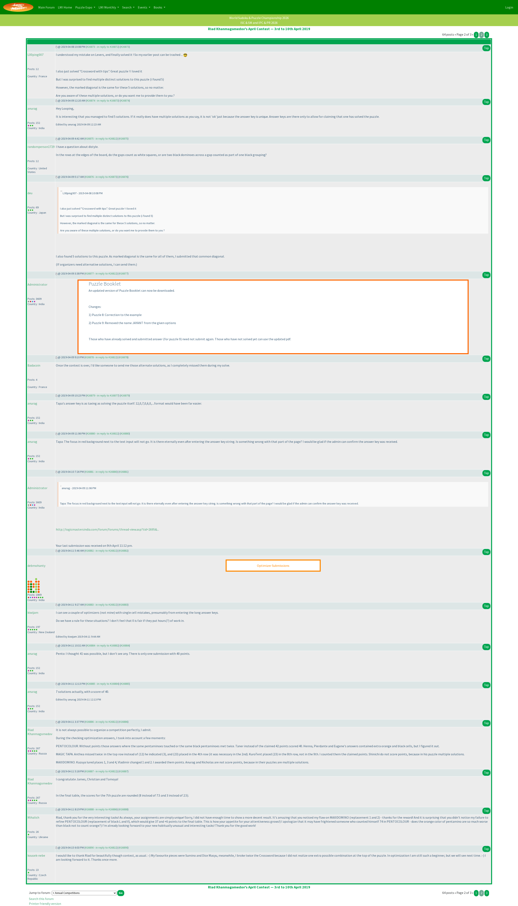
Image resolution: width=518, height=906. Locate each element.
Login (509, 7)
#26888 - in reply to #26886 (101, 809)
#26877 (123, 273)
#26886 (123, 722)
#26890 (123, 847)
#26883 (123, 604)
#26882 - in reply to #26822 (101, 550)
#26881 (123, 472)
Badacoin (34, 365)
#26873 (125, 47)
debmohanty (36, 566)
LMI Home (66, 7)
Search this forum (41, 899)
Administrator (37, 284)
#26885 (125, 684)
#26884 (125, 645)
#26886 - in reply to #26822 (101, 722)
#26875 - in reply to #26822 (101, 138)
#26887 (123, 771)
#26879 (125, 395)
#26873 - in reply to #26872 (102, 47)
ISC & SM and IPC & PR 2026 (259, 23)
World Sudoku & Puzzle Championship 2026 (259, 18)
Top (486, 48)
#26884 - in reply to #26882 (102, 645)
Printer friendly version (45, 904)
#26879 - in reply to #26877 (102, 395)
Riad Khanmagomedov (40, 732)
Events (143, 7)
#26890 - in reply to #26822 (101, 847)
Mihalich (33, 817)
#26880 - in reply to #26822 (102, 433)
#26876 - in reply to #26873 (101, 177)
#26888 (123, 809)
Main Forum (47, 7)
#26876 (123, 177)
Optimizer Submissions (273, 566)
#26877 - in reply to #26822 (101, 273)
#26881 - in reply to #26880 (101, 472)
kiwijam (33, 612)
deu (30, 193)
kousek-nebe (36, 855)
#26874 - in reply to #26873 (102, 100)
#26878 (123, 357)
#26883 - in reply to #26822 (101, 604)
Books (158, 7)
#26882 (123, 550)
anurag (32, 108)
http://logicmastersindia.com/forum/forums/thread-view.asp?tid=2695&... (107, 529)
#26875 (123, 138)
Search (127, 7)
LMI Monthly (108, 7)
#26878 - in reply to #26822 (101, 357)
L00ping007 (36, 55)
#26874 (125, 100)
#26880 (125, 433)
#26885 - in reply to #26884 (102, 684)
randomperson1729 (41, 147)
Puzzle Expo (84, 7)
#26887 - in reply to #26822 (101, 771)
